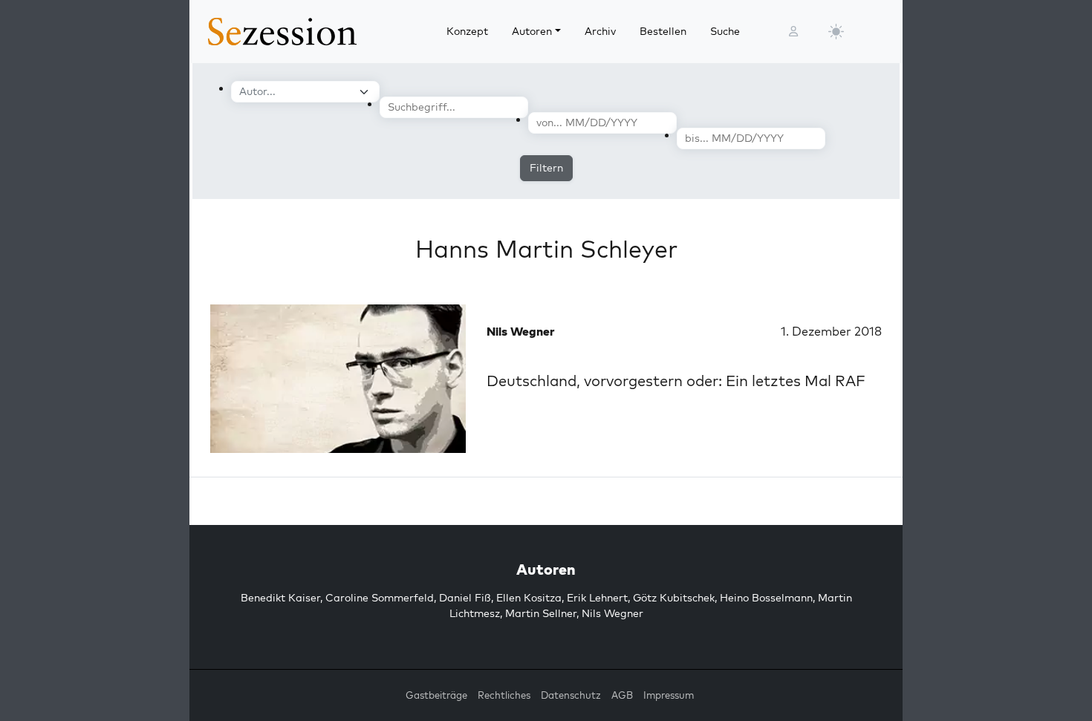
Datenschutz (571, 695)
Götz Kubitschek (674, 597)
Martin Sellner (540, 613)
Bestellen (663, 31)
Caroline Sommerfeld (379, 597)
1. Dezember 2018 (831, 331)
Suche (725, 31)
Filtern (546, 167)
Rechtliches (504, 695)
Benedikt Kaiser (280, 597)
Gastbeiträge (436, 695)
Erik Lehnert (597, 597)
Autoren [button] (532, 31)
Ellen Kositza (529, 597)
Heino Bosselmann (766, 597)
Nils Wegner (612, 613)
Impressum (668, 695)
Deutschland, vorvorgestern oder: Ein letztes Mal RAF (676, 380)
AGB (622, 695)
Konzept (467, 31)
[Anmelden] (793, 31)
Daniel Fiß (465, 597)
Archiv (600, 31)
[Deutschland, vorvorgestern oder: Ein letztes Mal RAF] (338, 378)
